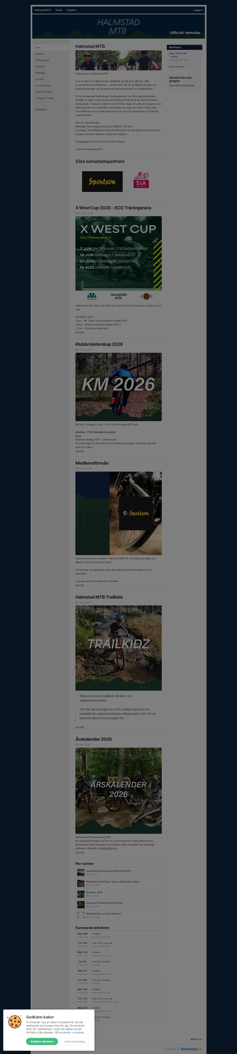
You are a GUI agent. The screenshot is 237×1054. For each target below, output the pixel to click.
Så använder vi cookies (69, 1032)
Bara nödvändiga (75, 1041)
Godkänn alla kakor (42, 1041)
